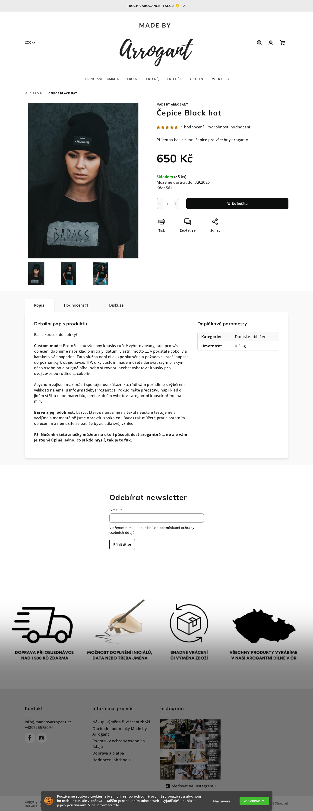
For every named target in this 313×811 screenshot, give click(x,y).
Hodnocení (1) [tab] (77, 305)
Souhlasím (256, 801)
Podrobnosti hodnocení (228, 127)
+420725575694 (39, 727)
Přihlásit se (122, 544)
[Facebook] (30, 738)
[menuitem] (101, 79)
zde (116, 805)
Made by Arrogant (172, 104)
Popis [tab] (39, 305)
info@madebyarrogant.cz (48, 721)
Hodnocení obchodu (111, 759)
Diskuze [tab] (116, 305)
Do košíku (240, 203)
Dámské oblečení (251, 336)
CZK (28, 42)
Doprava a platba (108, 753)
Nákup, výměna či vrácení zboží (121, 721)
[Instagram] (41, 738)
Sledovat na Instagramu (194, 786)
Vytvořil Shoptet (274, 803)
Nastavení (221, 801)
